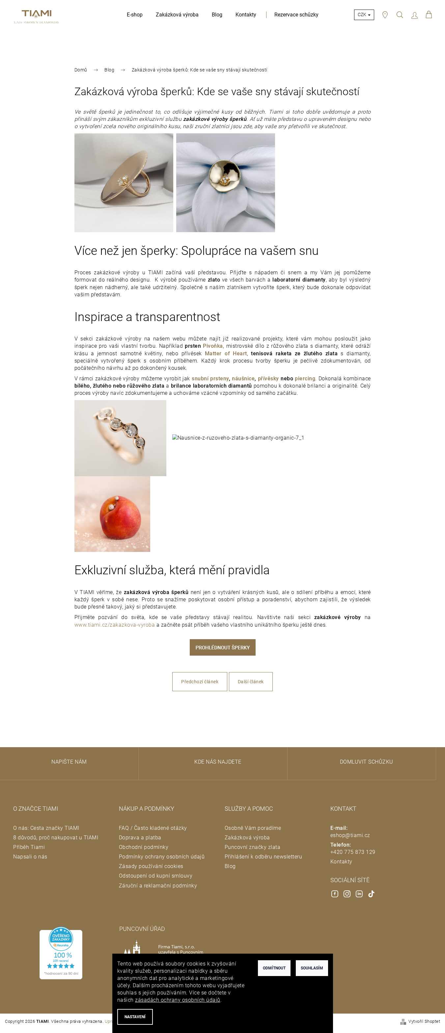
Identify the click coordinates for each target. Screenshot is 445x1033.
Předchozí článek (199, 681)
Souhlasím (312, 968)
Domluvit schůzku (366, 762)
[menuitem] (134, 15)
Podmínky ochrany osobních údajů (162, 857)
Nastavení (135, 1017)
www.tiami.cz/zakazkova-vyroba (114, 625)
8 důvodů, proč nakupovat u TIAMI (55, 837)
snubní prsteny (210, 378)
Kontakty (341, 861)
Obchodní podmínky (144, 847)
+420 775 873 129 (352, 852)
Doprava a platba (140, 837)
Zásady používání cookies (151, 866)
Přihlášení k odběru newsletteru (263, 857)
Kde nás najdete (217, 762)
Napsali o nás (30, 857)
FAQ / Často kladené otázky (153, 828)
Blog (230, 866)
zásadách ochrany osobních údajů (177, 1000)
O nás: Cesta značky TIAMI (46, 828)
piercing (305, 378)
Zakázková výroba (247, 837)
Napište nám (69, 762)
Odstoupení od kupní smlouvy (156, 876)
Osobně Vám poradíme (253, 828)
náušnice (243, 378)
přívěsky (268, 378)
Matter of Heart (226, 353)
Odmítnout (274, 968)
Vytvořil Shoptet (424, 1021)
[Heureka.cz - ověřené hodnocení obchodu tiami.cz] (60, 953)
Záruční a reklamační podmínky (158, 886)
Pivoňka (213, 346)
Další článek (251, 681)
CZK (362, 14)
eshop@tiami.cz (350, 835)
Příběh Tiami (29, 847)
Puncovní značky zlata (253, 847)
